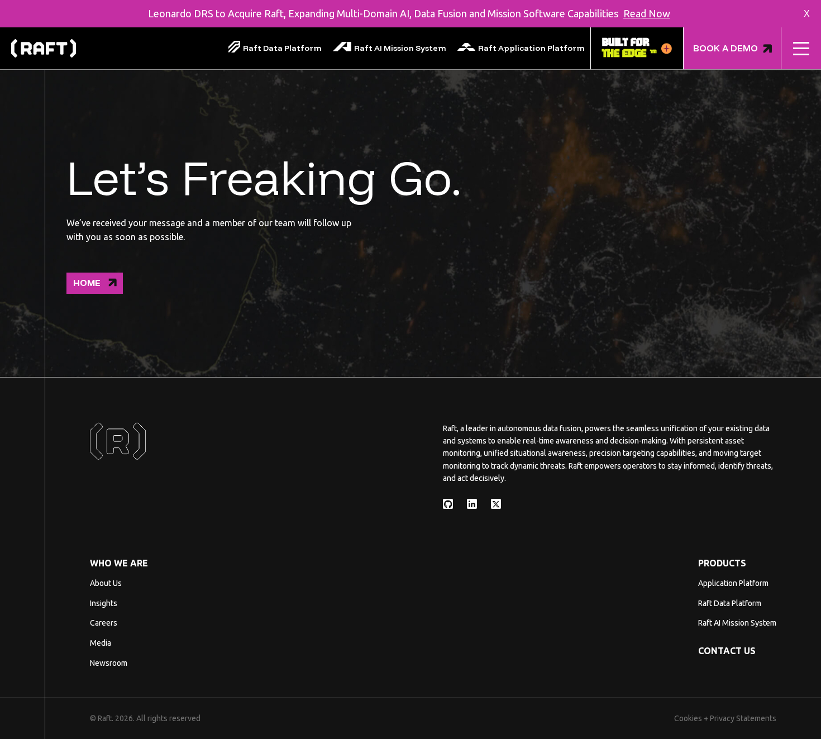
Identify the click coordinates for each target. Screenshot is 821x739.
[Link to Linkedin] (472, 504)
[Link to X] (496, 504)
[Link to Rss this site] (448, 504)
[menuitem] (275, 48)
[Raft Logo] (43, 49)
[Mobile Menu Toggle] (801, 48)
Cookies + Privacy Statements (725, 718)
